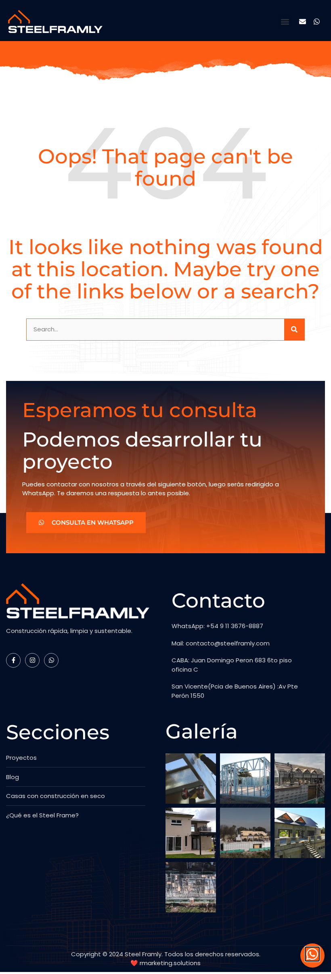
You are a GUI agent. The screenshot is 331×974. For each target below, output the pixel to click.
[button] (284, 21)
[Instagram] (32, 660)
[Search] (294, 329)
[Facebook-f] (13, 660)
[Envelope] (302, 21)
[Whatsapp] (316, 21)
